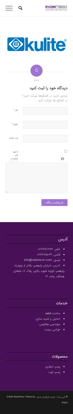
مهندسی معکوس (49, 324)
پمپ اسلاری (52, 366)
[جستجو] (19, 8)
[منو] (10, 8)
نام (16, 110)
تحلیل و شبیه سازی (48, 318)
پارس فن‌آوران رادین (46, 397)
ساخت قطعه (52, 313)
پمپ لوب (54, 372)
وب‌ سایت (13, 138)
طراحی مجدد (52, 329)
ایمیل (14, 124)
